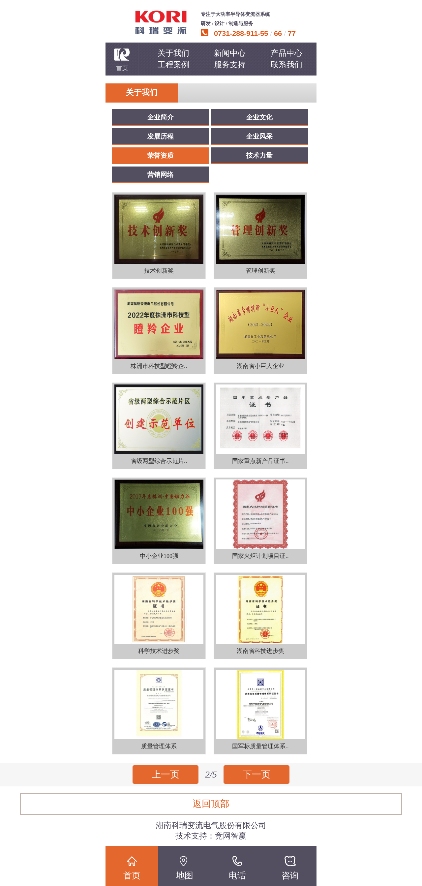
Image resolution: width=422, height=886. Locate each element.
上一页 (165, 774)
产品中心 (286, 53)
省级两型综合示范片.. (159, 461)
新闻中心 (230, 53)
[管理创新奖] (260, 229)
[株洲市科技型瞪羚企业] (158, 324)
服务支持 (230, 64)
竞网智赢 (231, 836)
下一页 (256, 774)
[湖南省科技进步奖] (260, 609)
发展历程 (160, 136)
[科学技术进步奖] (158, 609)
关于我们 (173, 53)
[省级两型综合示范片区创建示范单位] (158, 419)
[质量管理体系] (158, 704)
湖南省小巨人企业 (260, 366)
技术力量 (259, 155)
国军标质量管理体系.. (260, 746)
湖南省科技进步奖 (260, 651)
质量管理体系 (159, 746)
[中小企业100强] (158, 514)
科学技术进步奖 (159, 651)
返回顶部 (211, 804)
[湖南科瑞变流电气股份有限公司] (161, 22)
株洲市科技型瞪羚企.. (159, 366)
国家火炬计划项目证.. (260, 556)
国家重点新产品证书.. (260, 461)
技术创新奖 (159, 270)
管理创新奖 (260, 270)
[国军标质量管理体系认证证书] (260, 704)
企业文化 (259, 117)
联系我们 (286, 64)
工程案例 (173, 64)
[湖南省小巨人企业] (260, 324)
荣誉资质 (160, 155)
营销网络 (160, 174)
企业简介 (160, 117)
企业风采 (259, 136)
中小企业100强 (159, 556)
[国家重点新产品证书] (260, 419)
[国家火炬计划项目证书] (260, 514)
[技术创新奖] (158, 229)
